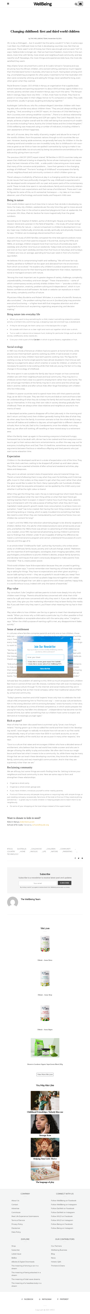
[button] (45, 646)
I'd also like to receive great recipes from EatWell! (44, 662)
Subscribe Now (45, 668)
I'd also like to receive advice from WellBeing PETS (44, 664)
